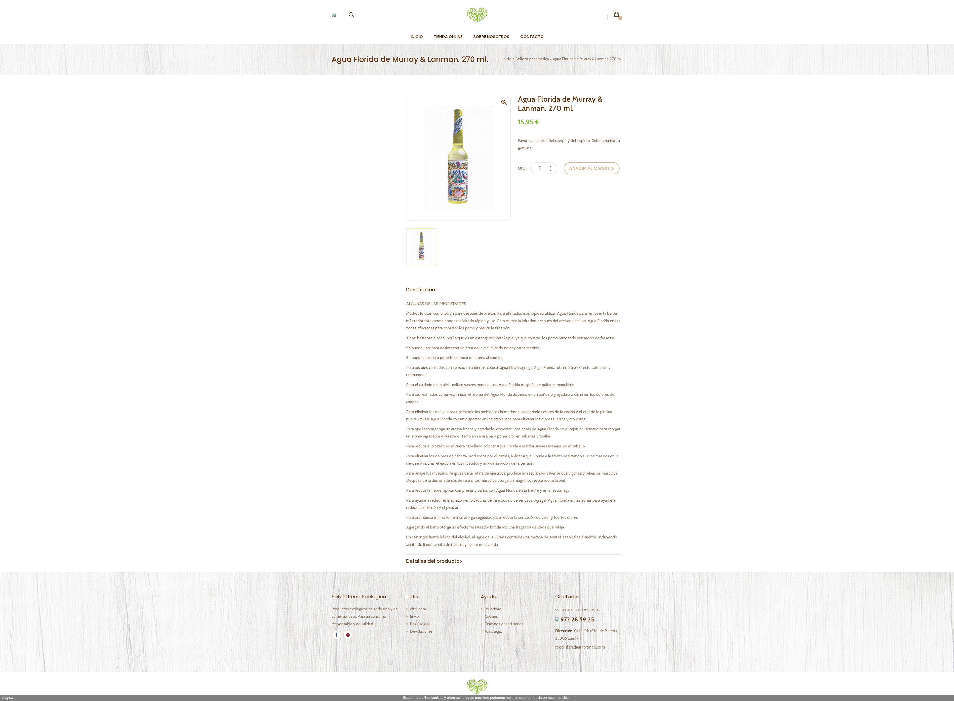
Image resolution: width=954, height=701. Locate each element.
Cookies (491, 616)
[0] (616, 14)
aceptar (7, 698)
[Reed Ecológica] (477, 14)
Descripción (420, 289)
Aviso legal (493, 631)
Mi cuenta (418, 609)
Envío (414, 616)
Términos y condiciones (504, 624)
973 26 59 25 (577, 619)
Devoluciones (421, 631)
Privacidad (493, 609)
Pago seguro (420, 624)
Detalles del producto (433, 561)
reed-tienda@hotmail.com (580, 647)
